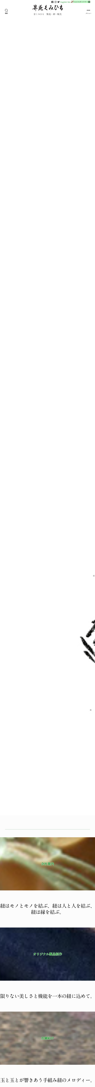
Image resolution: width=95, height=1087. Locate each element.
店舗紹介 (47, 1038)
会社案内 (47, 863)
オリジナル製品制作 (47, 954)
